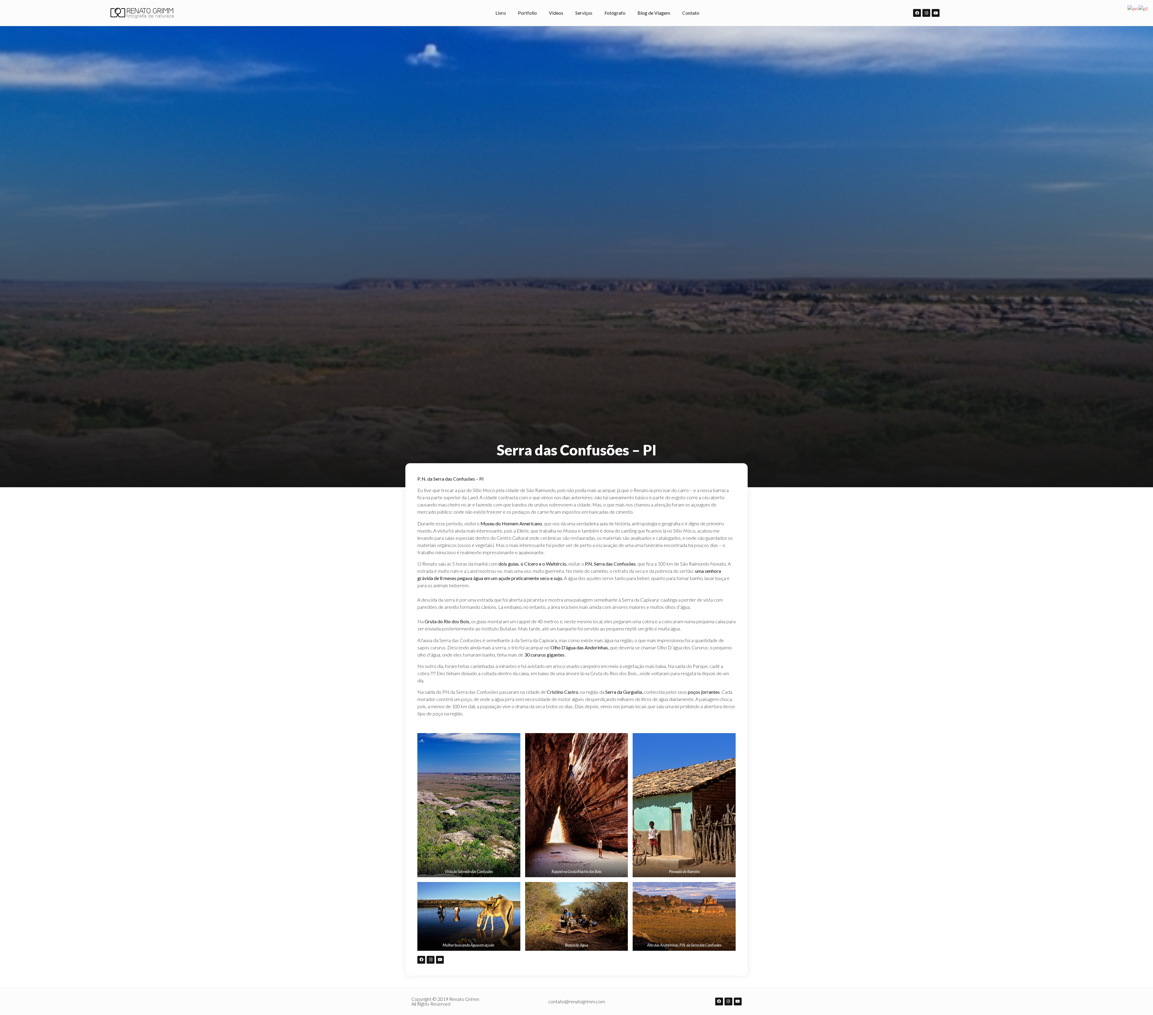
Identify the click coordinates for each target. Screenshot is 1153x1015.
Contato (690, 13)
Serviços (583, 13)
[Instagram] (926, 13)
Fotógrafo (614, 13)
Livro (500, 13)
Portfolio (527, 13)
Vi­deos (556, 13)
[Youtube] (936, 13)
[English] (1132, 8)
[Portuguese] (1143, 8)
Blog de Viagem (653, 13)
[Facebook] (917, 13)
